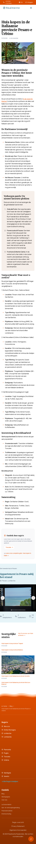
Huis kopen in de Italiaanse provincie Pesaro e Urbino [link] (16, 709)
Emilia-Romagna (10, 730)
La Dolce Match (6, 804)
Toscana (7, 756)
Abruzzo (7, 726)
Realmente (13, 7)
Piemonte (7, 750)
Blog (11, 706)
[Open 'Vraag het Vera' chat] (31, 839)
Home (5, 706)
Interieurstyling (6, 814)
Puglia (6, 753)
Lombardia (7, 737)
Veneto (6, 776)
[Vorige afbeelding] (3, 598)
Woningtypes (6, 797)
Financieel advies (7, 811)
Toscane (8, 547)
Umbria (6, 760)
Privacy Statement (18, 826)
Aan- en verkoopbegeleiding (11, 807)
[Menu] (31, 8)
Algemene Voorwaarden (18, 830)
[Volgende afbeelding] (33, 598)
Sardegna (7, 773)
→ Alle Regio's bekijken (10, 781)
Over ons (4, 800)
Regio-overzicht (18, 822)
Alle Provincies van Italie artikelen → (25, 634)
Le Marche (7, 733)
